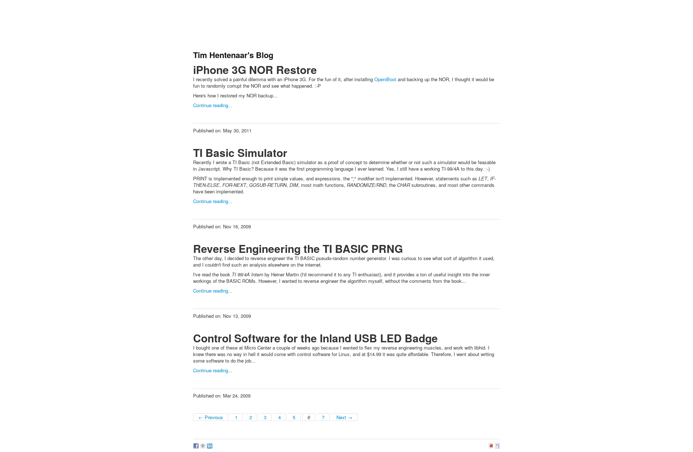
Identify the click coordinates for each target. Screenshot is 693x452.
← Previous (211, 417)
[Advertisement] (324, 27)
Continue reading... (212, 105)
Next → (344, 417)
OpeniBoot (385, 79)
